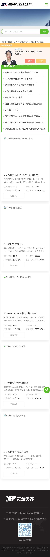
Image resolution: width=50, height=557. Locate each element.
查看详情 (14, 196)
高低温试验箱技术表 (13, 97)
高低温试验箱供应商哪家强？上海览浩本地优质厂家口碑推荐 (26, 129)
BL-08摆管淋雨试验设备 (16, 452)
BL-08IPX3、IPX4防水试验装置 (20, 313)
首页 (15, 42)
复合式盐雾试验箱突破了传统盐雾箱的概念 (23, 104)
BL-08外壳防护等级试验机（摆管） (22, 175)
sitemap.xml (31, 550)
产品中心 (24, 42)
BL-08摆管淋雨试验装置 (16, 382)
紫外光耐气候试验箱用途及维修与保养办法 (23, 116)
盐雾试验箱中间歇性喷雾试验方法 (19, 85)
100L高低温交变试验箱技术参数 (18, 79)
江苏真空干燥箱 (12, 110)
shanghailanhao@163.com (31, 513)
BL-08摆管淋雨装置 (14, 244)
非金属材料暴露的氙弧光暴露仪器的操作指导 (24, 122)
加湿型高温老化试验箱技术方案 (18, 91)
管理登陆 (29, 553)
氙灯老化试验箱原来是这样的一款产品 (21, 72)
